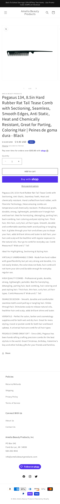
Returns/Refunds (13, 384)
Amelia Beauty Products (25, 499)
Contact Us (10, 427)
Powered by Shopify (42, 499)
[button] (6, 12)
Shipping (5, 146)
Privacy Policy (12, 396)
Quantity (5, 156)
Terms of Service (13, 403)
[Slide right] (36, 88)
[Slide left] (24, 88)
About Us (10, 420)
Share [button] (7, 353)
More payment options (30, 186)
